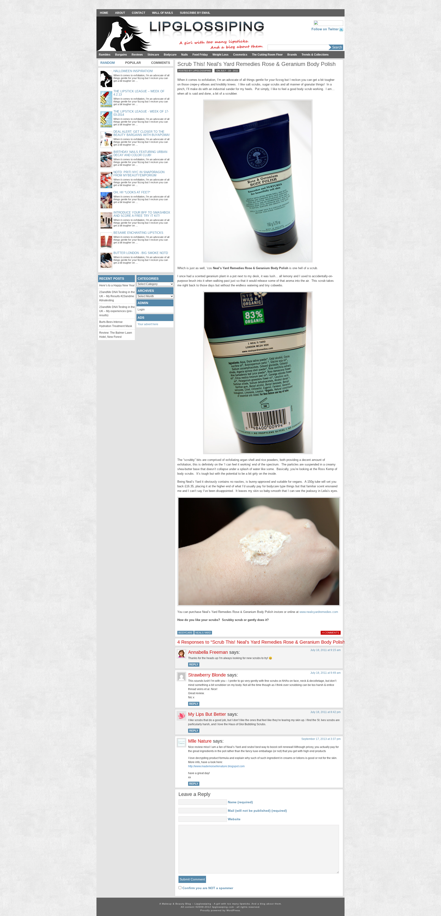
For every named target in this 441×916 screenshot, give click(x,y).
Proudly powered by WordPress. (220, 910)
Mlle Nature (200, 741)
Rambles (104, 54)
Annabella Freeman (208, 652)
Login (141, 309)
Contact (138, 12)
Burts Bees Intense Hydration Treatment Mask (115, 324)
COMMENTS (160, 63)
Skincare (153, 54)
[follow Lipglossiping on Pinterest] (328, 22)
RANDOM (107, 63)
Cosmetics (240, 54)
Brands (292, 54)
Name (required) (240, 802)
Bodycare (170, 54)
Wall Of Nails (162, 12)
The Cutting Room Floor (267, 54)
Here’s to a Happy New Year (117, 285)
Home (104, 12)
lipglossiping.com (223, 907)
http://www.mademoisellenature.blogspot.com (216, 766)
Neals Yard (203, 632)
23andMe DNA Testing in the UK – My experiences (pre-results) (117, 311)
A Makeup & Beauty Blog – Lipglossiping (181, 34)
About (120, 12)
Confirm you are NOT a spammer (207, 888)
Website (234, 819)
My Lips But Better (207, 714)
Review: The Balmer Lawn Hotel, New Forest (115, 334)
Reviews (137, 54)
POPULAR (133, 63)
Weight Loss (220, 54)
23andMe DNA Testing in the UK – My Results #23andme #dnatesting (117, 296)
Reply (193, 664)
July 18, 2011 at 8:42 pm (325, 712)
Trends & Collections (315, 54)
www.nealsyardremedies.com (319, 612)
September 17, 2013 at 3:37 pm (321, 739)
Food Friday (200, 54)
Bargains (121, 54)
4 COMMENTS (330, 632)
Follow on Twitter (325, 29)
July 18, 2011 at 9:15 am (325, 650)
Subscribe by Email (195, 12)
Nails (184, 54)
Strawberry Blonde (207, 674)
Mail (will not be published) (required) (257, 810)
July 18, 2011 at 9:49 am (325, 672)
